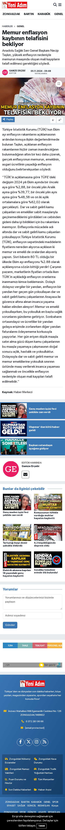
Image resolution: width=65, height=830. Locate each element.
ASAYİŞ (42, 812)
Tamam (41, 826)
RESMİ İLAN (44, 805)
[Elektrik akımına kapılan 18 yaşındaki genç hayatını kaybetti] (17, 559)
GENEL (58, 14)
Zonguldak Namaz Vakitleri (17, 771)
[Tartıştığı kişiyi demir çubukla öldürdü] (17, 532)
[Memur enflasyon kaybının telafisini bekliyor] (32, 97)
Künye (55, 805)
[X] (28, 742)
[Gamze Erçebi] (11, 468)
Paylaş (9, 119)
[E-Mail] (25, 474)
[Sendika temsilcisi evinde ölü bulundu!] (48, 559)
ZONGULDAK (11, 14)
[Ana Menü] (60, 4)
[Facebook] (20, 742)
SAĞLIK (21, 805)
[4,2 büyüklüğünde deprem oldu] (48, 532)
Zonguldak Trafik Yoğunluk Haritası (45, 771)
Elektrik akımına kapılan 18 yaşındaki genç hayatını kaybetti (17, 573)
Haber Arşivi (44, 789)
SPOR (55, 802)
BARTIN (29, 14)
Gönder (10, 625)
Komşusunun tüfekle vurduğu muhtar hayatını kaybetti (46, 515)
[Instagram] (36, 742)
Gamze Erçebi (30, 466)
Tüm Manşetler (46, 779)
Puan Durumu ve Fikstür (15, 781)
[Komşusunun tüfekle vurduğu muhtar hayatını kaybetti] (48, 502)
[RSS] (44, 742)
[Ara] (55, 4)
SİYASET (11, 805)
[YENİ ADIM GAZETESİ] (14, 5)
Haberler (7, 26)
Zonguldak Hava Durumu (45, 761)
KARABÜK (44, 14)
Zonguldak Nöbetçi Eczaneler (17, 761)
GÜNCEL (31, 805)
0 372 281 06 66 (35, 721)
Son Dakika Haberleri (19, 789)
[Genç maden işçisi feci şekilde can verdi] (17, 502)
